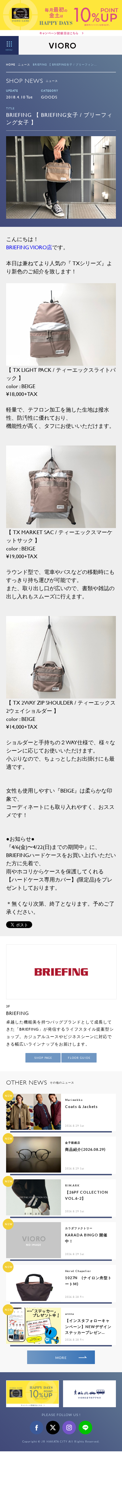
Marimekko (74, 1100)
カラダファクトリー (79, 1228)
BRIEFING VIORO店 (29, 247)
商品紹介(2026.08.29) (85, 1149)
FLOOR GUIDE (79, 1057)
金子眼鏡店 (72, 1142)
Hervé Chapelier (78, 1271)
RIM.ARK (72, 1185)
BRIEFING (17, 1013)
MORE (61, 1358)
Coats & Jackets (81, 1106)
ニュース (24, 64)
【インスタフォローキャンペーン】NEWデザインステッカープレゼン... (88, 1326)
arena (69, 1314)
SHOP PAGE (43, 1057)
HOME (10, 64)
